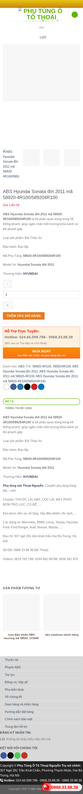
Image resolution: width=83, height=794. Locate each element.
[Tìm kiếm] (75, 15)
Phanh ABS (13, 667)
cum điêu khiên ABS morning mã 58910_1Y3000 (21, 636)
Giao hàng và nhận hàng (22, 704)
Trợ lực (10, 674)
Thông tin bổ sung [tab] (18, 408)
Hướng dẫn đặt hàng (19, 711)
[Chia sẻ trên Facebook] (13, 387)
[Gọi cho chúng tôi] (17, 755)
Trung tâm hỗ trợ (16, 726)
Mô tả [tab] (9, 401)
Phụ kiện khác (14, 689)
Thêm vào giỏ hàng (24, 316)
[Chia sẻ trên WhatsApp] (6, 387)
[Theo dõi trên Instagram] (39, 4)
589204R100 (62, 366)
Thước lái (11, 659)
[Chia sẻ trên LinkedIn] (41, 387)
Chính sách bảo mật (18, 719)
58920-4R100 (41, 366)
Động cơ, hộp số (16, 682)
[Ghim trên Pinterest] (34, 387)
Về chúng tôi (13, 696)
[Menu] (5, 14)
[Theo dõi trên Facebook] (36, 4)
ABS (41, 27)
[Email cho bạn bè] (27, 387)
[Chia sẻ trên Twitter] (20, 387)
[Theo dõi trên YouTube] (24, 755)
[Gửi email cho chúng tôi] (47, 4)
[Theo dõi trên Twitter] (43, 4)
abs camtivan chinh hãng (62, 634)
